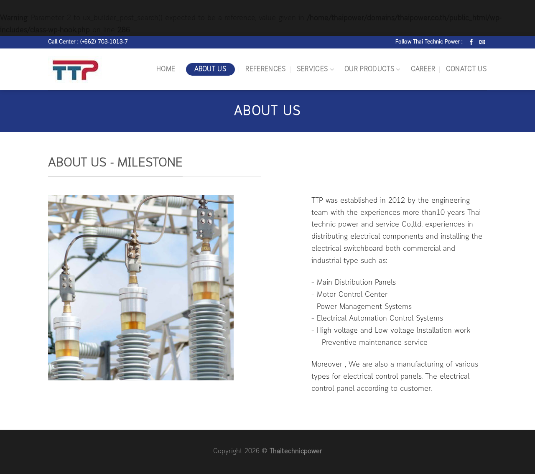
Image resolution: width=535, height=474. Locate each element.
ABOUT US (210, 69)
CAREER (423, 69)
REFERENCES (265, 69)
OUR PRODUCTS (369, 69)
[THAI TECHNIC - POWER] (86, 69)
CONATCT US (466, 69)
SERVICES (313, 69)
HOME (165, 69)
